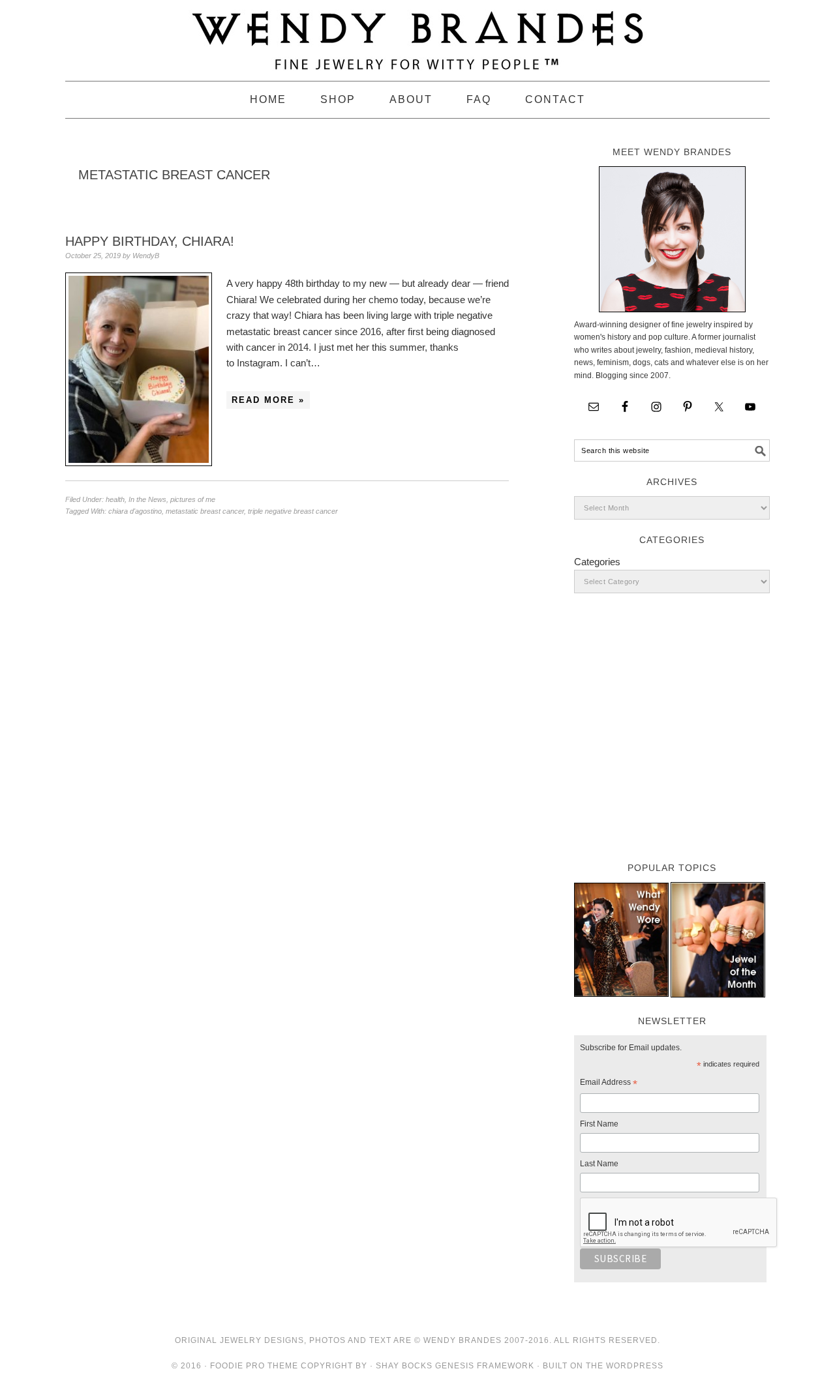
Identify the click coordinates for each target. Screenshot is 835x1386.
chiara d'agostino (135, 511)
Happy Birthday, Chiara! (149, 241)
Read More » (268, 400)
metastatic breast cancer (205, 511)
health (115, 499)
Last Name (599, 1163)
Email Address (608, 1084)
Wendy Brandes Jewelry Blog (417, 34)
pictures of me (192, 499)
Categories (597, 561)
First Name (599, 1123)
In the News (147, 499)
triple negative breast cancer (293, 511)
